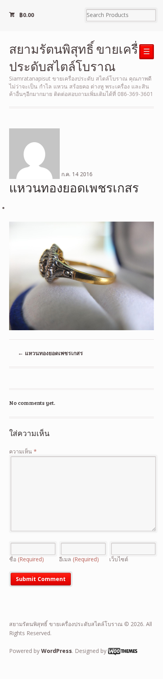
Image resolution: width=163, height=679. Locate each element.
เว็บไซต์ (118, 559)
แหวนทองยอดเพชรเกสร (50, 353)
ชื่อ (26, 559)
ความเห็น (23, 451)
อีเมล (79, 559)
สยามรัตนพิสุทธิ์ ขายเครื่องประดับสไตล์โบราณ (80, 57)
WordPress (56, 651)
